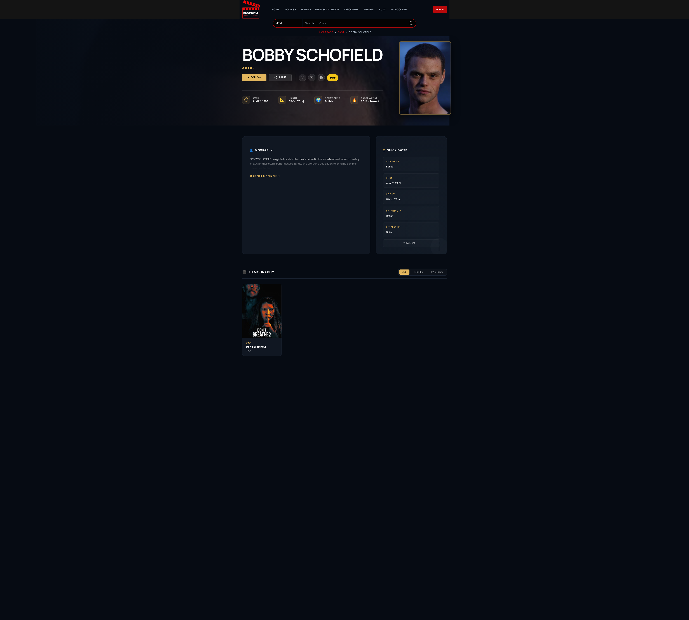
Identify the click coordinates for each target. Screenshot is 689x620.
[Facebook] (321, 77)
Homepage (326, 32)
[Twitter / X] (311, 77)
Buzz (382, 9)
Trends (369, 9)
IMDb (333, 77)
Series (304, 9)
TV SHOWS (437, 272)
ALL (404, 272)
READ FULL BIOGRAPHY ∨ (265, 176)
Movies (289, 9)
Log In (440, 9)
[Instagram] (302, 77)
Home (275, 9)
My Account (399, 9)
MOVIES (418, 272)
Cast (341, 32)
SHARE (282, 77)
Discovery (351, 9)
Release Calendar (327, 9)
